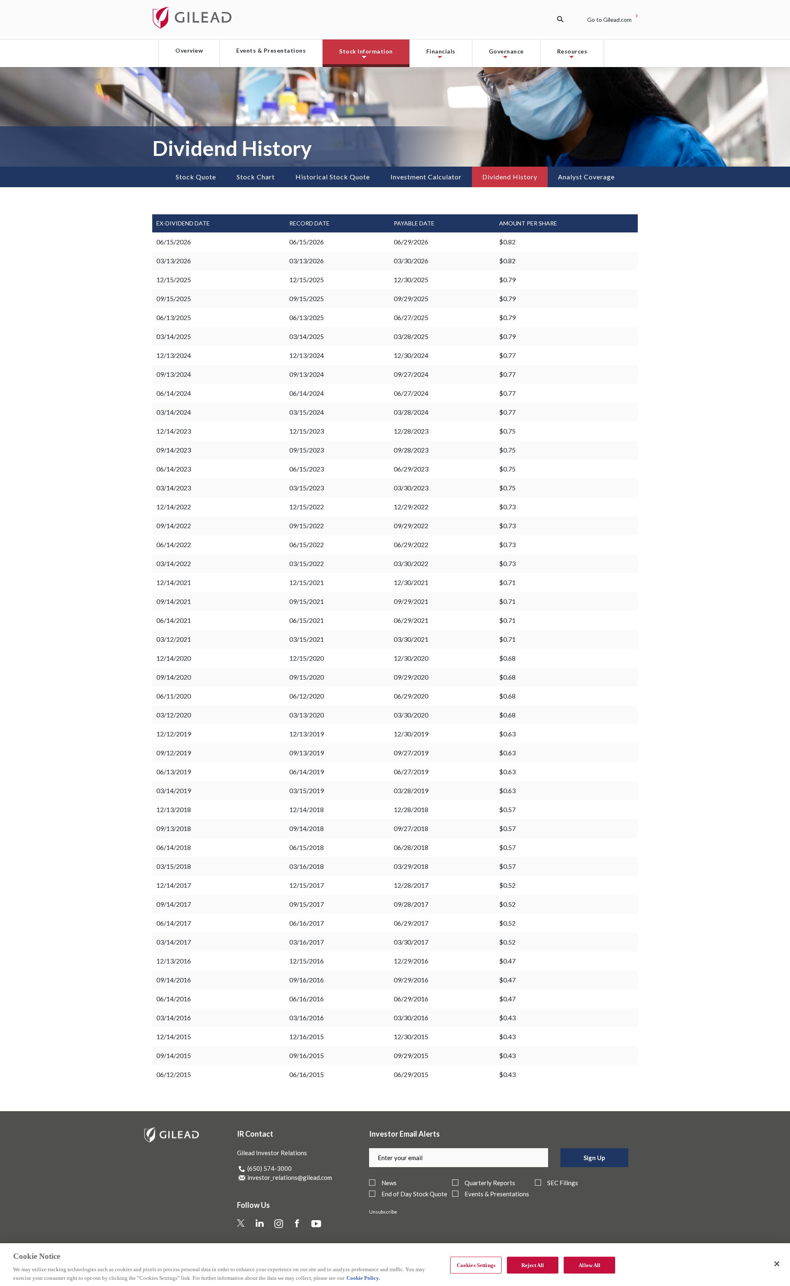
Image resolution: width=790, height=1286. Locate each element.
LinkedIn (268, 1222)
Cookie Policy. (363, 1277)
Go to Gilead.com (609, 19)
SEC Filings (562, 1182)
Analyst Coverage (586, 177)
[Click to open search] (569, 19)
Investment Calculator (426, 177)
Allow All (589, 1265)
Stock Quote (196, 177)
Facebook (307, 1222)
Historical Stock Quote (332, 177)
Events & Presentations (497, 1194)
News (389, 1182)
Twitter (247, 1222)
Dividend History (509, 177)
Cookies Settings (476, 1265)
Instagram (288, 1222)
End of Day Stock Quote (414, 1194)
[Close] (777, 1264)
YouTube (324, 1222)
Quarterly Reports (490, 1182)
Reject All (532, 1265)
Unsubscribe (383, 1212)
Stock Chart (256, 177)
